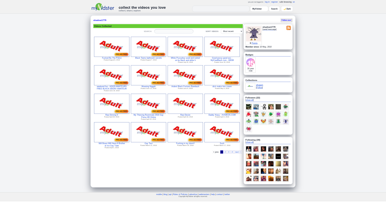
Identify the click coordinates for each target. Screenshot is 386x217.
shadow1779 (99, 20)
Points (255, 43)
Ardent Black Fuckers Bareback (185, 86)
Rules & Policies (180, 194)
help (213, 194)
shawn (259, 85)
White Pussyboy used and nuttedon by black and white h (185, 59)
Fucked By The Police (112, 58)
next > (238, 152)
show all (249, 100)
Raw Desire (185, 115)
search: (148, 31)
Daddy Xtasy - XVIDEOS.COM (222, 115)
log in (267, 2)
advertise (193, 194)
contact (219, 194)
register (274, 2)
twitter (227, 194)
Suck (222, 143)
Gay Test (149, 143)
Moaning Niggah (149, 86)
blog (165, 194)
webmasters (204, 194)
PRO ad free (121, 54)
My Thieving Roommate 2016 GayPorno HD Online (148, 116)
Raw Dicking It (111, 115)
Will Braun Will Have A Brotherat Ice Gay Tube (112, 144)
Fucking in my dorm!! (185, 143)
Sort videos (212, 31)
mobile (159, 194)
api (170, 194)
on (294, 2)
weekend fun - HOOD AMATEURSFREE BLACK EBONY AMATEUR (112, 87)
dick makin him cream (222, 86)
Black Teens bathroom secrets (148, 58)
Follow (259, 87)
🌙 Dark (287, 9)
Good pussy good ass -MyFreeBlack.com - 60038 (222, 59)
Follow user (286, 20)
